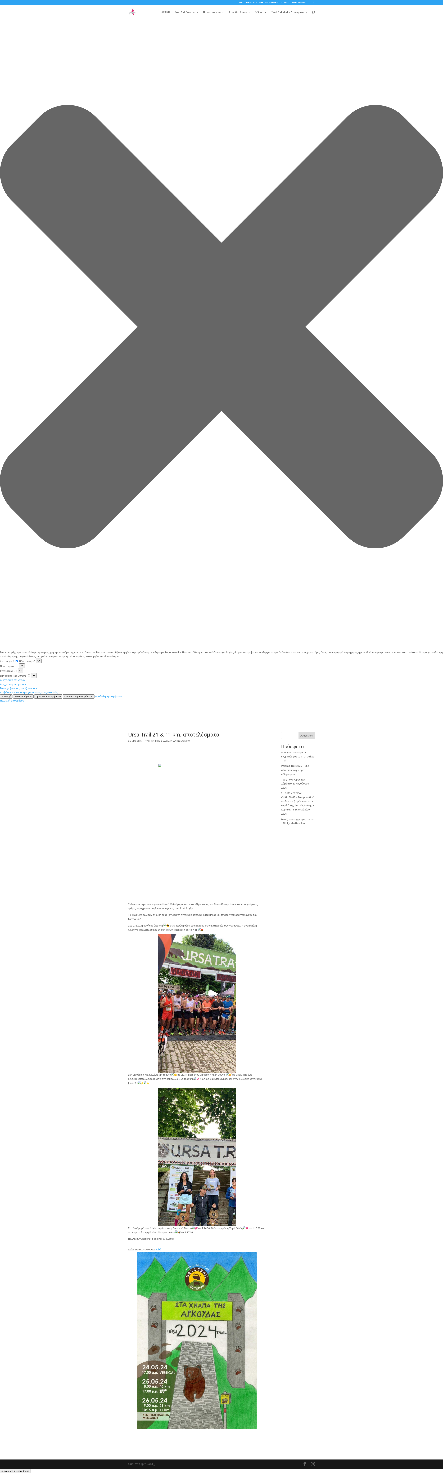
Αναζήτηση (306, 735)
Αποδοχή (6, 696)
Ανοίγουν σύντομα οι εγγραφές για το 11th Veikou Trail (297, 756)
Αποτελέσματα (181, 741)
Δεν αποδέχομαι (23, 696)
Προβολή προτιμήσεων (48, 696)
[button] (221, 327)
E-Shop (259, 12)
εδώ (158, 1249)
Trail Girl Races (238, 12)
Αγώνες (167, 741)
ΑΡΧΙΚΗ (165, 12)
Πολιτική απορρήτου (12, 700)
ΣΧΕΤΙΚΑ (285, 3)
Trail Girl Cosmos (184, 12)
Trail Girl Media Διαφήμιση (288, 12)
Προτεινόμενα (212, 12)
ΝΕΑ (241, 3)
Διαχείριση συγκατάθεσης (15, 1470)
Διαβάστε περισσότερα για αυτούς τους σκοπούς (29, 692)
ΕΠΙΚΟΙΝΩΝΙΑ (299, 3)
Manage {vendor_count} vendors (18, 688)
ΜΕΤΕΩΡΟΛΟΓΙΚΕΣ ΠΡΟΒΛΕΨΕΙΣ (262, 3)
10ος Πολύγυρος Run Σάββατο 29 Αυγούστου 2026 (295, 784)
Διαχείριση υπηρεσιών (13, 684)
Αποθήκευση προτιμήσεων (78, 696)
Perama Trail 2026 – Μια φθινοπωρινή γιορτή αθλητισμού (295, 770)
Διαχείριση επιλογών (12, 680)
